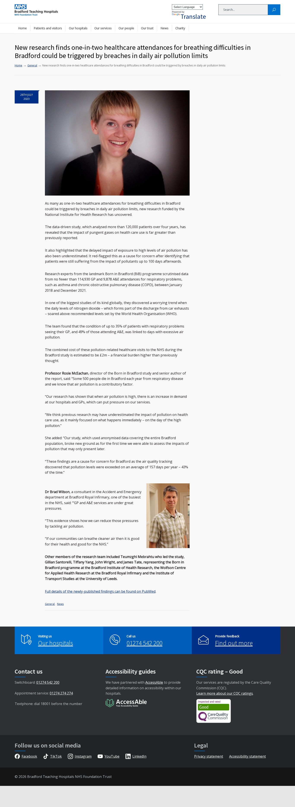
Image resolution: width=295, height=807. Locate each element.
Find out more (234, 643)
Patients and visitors (48, 28)
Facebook (29, 756)
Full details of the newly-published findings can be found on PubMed (100, 591)
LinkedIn (139, 756)
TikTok (56, 756)
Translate (193, 16)
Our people (126, 28)
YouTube (112, 756)
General (50, 604)
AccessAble (154, 682)
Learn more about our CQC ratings (224, 693)
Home (22, 28)
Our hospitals (78, 28)
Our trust (147, 28)
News (164, 28)
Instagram (83, 756)
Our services (103, 28)
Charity (180, 28)
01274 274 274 (61, 693)
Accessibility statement (247, 756)
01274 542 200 (144, 643)
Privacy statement (208, 756)
